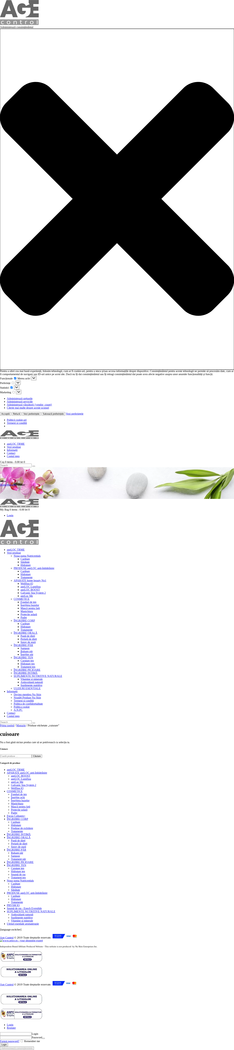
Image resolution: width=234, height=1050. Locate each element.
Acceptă (5, 414)
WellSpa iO (17, 788)
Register (11, 1027)
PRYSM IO (13, 905)
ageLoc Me (17, 782)
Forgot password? (9, 1041)
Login (10, 1024)
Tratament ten (18, 877)
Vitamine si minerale (22, 920)
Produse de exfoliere (22, 828)
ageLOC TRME (16, 769)
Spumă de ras (18, 874)
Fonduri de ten (19, 794)
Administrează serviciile (20, 401)
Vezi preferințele (31, 414)
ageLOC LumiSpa (21, 778)
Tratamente (17, 831)
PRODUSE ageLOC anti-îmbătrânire (27, 892)
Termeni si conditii (17, 423)
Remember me (31, 1041)
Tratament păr (18, 859)
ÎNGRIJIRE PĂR (16, 849)
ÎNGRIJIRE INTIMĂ (19, 834)
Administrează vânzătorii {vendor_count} (29, 404)
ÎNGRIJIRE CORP (17, 819)
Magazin (11, 484)
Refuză (16, 414)
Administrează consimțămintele (17, 1048)
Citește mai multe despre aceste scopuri (28, 407)
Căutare (37, 756)
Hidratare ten (18, 871)
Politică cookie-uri (17, 419)
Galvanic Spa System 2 (23, 785)
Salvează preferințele (53, 414)
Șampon (15, 855)
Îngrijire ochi (18, 797)
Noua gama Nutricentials (20, 880)
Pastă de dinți (18, 840)
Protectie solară (19, 809)
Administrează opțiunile (20, 398)
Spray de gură (18, 846)
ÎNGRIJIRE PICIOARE (20, 862)
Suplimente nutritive (22, 917)
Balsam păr (17, 852)
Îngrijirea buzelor (20, 800)
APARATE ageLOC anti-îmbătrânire (27, 772)
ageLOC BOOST (20, 775)
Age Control (7, 937)
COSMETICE (15, 791)
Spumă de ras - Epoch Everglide (24, 908)
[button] (117, 199)
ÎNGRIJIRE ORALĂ (18, 837)
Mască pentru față (20, 806)
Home (3, 484)
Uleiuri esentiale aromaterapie (23, 923)
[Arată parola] (43, 1038)
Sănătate (15, 889)
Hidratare (16, 825)
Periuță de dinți (19, 843)
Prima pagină (7, 725)
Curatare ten (17, 868)
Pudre (14, 812)
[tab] (120, 1024)
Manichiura (17, 803)
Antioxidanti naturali (22, 914)
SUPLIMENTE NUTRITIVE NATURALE (31, 911)
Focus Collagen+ (16, 815)
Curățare (15, 822)
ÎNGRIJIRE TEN (16, 865)
